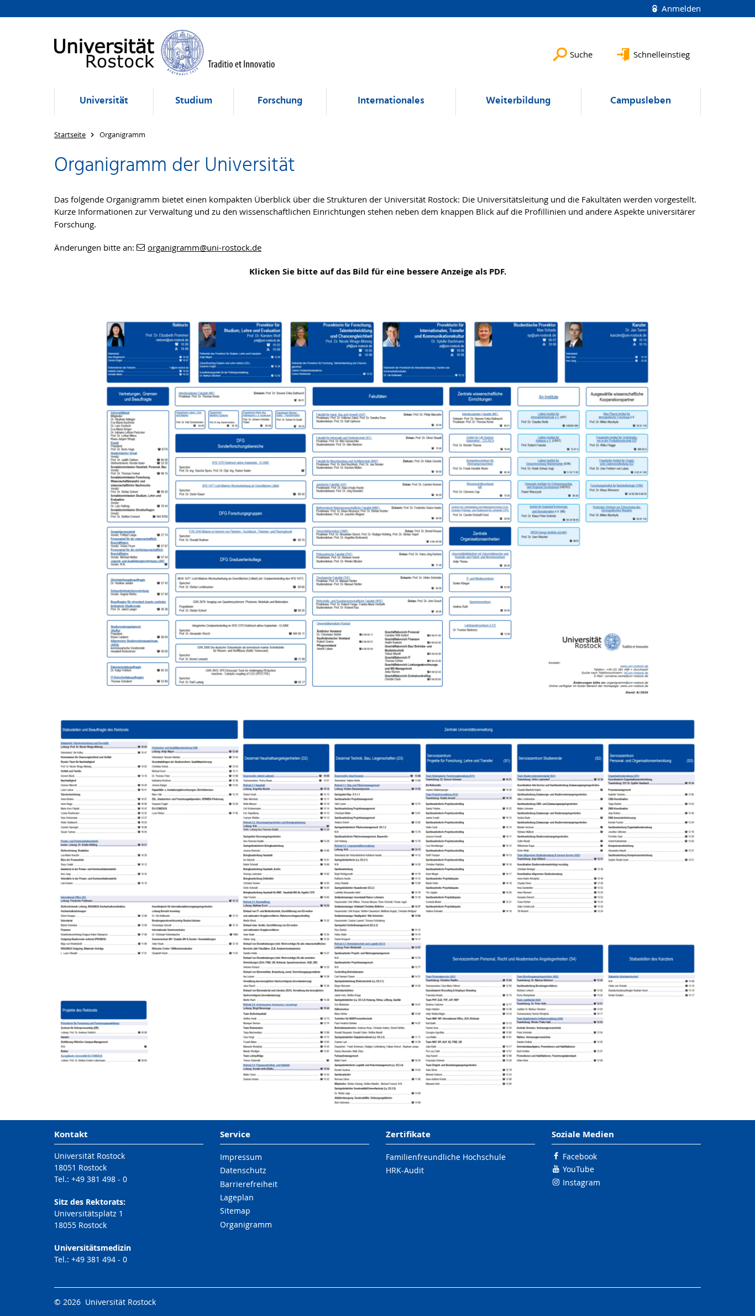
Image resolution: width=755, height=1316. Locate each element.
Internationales (391, 101)
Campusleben (640, 101)
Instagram (581, 1182)
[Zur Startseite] (164, 52)
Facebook (580, 1156)
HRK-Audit (405, 1170)
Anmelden (680, 8)
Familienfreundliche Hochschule (446, 1157)
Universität (104, 101)
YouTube (578, 1169)
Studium (193, 101)
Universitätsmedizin (92, 1247)
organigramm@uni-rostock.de (204, 247)
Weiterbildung (518, 101)
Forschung (280, 101)
